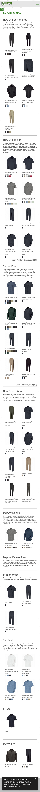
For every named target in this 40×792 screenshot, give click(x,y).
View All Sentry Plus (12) (26, 385)
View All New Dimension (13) (24, 260)
